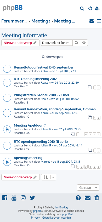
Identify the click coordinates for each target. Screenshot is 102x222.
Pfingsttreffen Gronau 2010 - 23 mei (41, 95)
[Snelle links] (99, 21)
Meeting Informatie (24, 35)
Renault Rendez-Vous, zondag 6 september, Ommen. (55, 109)
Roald (44, 82)
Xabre (45, 71)
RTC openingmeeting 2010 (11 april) (41, 141)
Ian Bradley (61, 207)
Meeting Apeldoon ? (30, 125)
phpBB (37, 210)
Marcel (45, 161)
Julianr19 (46, 129)
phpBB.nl (67, 214)
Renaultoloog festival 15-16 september (43, 67)
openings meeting (28, 157)
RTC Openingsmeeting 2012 (35, 78)
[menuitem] (82, 9)
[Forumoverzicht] (12, 6)
